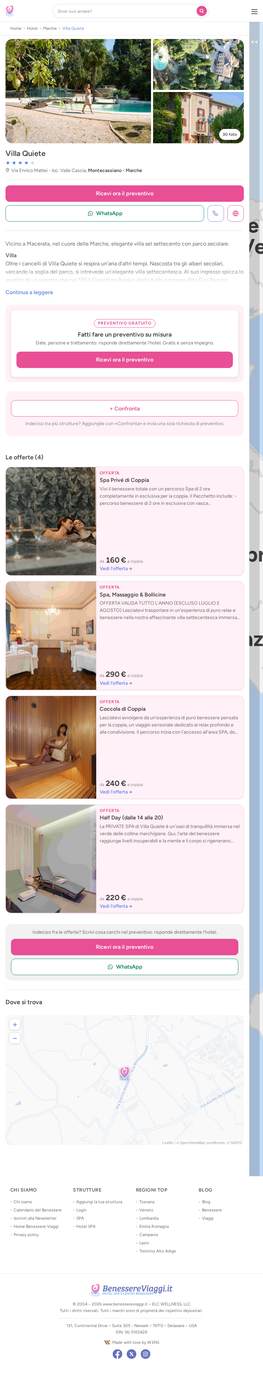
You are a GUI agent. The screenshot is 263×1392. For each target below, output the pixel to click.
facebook (117, 1354)
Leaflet (167, 1142)
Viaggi (208, 1218)
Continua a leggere (29, 292)
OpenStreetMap (192, 1142)
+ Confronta (125, 408)
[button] (125, 1073)
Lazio (144, 1242)
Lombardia (149, 1218)
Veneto (146, 1210)
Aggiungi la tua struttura (99, 1201)
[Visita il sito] (235, 213)
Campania (148, 1234)
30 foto (230, 134)
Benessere (212, 1210)
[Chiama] (216, 213)
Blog (206, 1201)
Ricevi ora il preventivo (124, 193)
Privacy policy (26, 1234)
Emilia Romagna (154, 1226)
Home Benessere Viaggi (36, 1226)
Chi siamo (23, 1201)
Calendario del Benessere (38, 1210)
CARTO (236, 1142)
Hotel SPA (86, 1226)
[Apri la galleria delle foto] (78, 91)
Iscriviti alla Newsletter (35, 1218)
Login (81, 1210)
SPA (80, 1218)
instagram (145, 1354)
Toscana (146, 1201)
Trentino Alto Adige (157, 1251)
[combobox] (126, 11)
